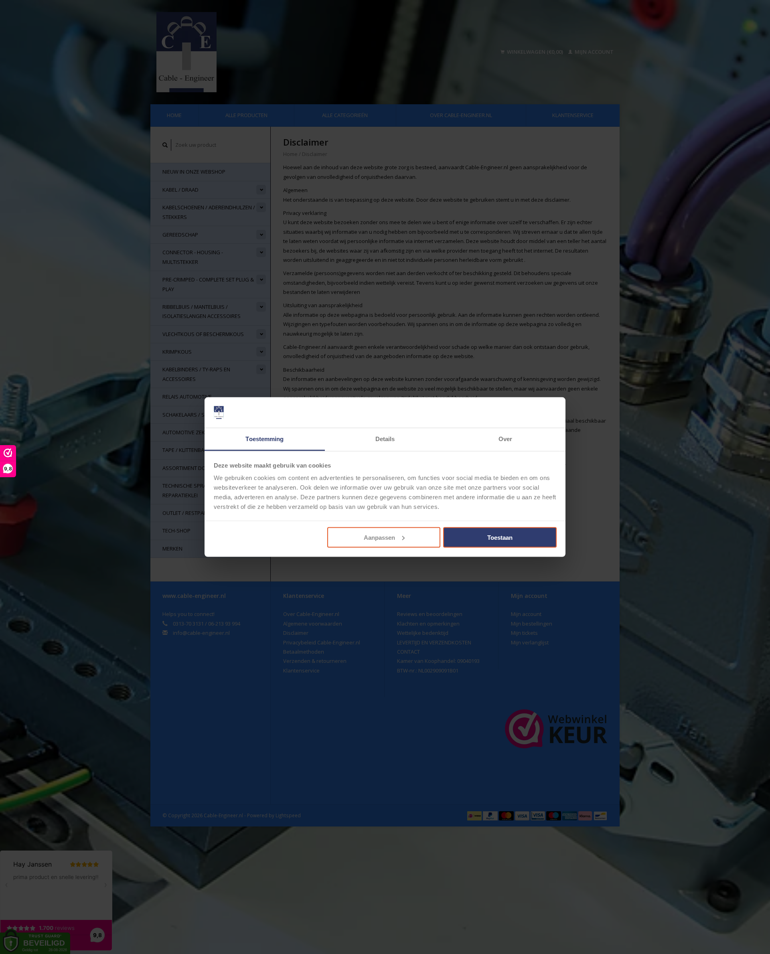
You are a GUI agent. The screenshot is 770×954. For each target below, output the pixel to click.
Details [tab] (385, 438)
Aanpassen (379, 537)
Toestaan (500, 537)
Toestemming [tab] (264, 438)
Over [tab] (505, 438)
